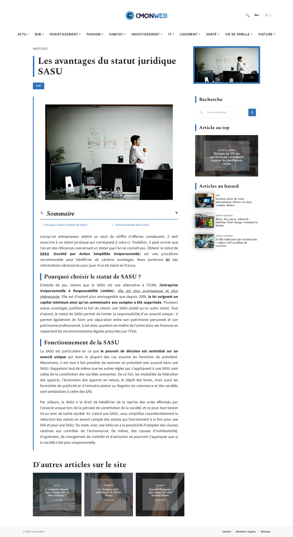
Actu (57, 485)
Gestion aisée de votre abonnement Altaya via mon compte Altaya (234, 202)
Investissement (224, 236)
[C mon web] (146, 15)
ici (168, 259)
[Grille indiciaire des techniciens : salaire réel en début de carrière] (204, 241)
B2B (38, 86)
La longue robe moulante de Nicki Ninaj (108, 492)
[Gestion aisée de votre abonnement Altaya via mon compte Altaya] (204, 201)
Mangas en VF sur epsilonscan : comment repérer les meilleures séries (226, 158)
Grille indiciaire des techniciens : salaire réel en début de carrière (236, 242)
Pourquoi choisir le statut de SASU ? (66, 225)
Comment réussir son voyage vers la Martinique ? (57, 492)
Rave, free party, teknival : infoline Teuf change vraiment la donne (237, 222)
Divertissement (227, 150)
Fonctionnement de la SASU (132, 225)
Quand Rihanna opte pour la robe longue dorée (160, 492)
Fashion (108, 485)
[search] (248, 15)
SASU (44, 254)
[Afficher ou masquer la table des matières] (126, 213)
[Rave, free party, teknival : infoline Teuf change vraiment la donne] (204, 221)
